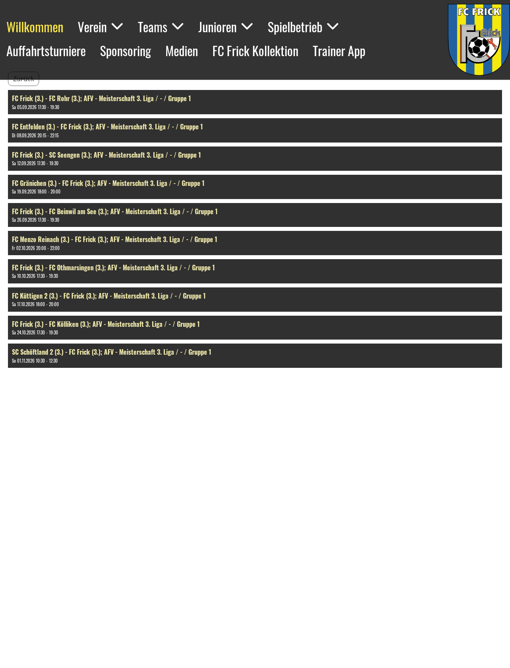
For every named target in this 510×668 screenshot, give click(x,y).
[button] (255, 102)
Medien (181, 50)
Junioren (217, 26)
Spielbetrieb (295, 26)
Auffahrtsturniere (46, 50)
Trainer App (339, 50)
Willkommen (34, 26)
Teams (152, 26)
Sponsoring (125, 50)
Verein (92, 26)
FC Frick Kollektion (255, 50)
